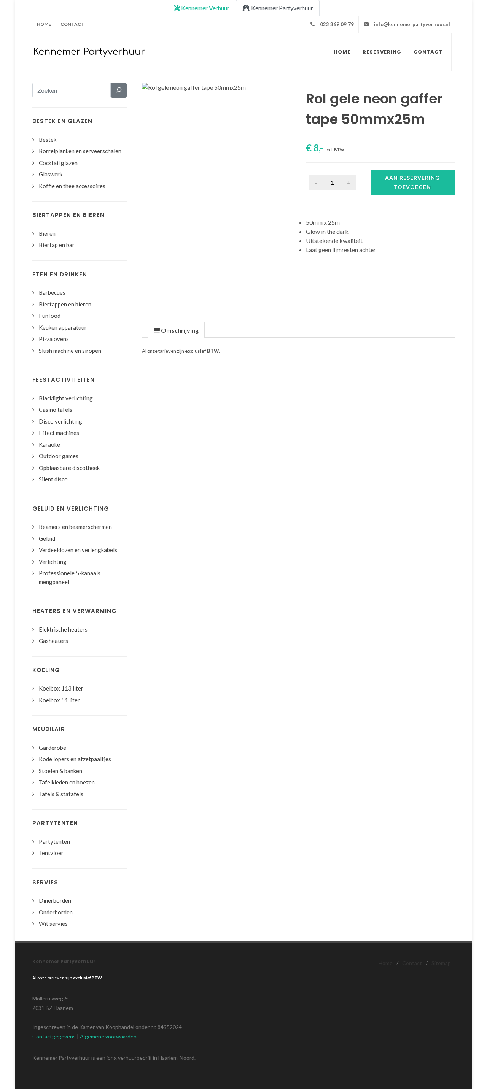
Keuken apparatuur (63, 327)
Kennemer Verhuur (204, 7)
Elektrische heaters (63, 629)
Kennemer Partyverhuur (281, 7)
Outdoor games (58, 455)
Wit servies (53, 923)
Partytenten (54, 841)
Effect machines (59, 432)
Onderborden (56, 912)
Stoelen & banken (60, 770)
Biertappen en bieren (65, 304)
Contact (72, 24)
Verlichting (53, 561)
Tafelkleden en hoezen (67, 782)
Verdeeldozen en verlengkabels (78, 549)
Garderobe (52, 747)
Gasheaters (53, 640)
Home (44, 24)
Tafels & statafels (61, 794)
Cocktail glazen (58, 162)
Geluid (47, 538)
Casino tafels (55, 409)
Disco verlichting (60, 421)
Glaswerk (50, 174)
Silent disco (53, 479)
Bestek (47, 139)
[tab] (176, 329)
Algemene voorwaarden (108, 1036)
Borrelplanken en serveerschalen (80, 151)
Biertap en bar (57, 244)
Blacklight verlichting (66, 398)
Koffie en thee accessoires (72, 186)
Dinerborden (55, 900)
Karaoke (49, 444)
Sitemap (441, 963)
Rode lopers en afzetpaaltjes (75, 759)
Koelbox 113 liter (61, 688)
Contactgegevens (54, 1036)
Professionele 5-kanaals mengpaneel (69, 577)
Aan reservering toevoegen (412, 182)
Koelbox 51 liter (59, 700)
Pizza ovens (54, 338)
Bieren (47, 233)
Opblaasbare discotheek (69, 467)
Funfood (49, 315)
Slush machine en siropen (70, 350)
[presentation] (176, 330)
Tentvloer (51, 852)
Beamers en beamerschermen (75, 526)
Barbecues (52, 292)
